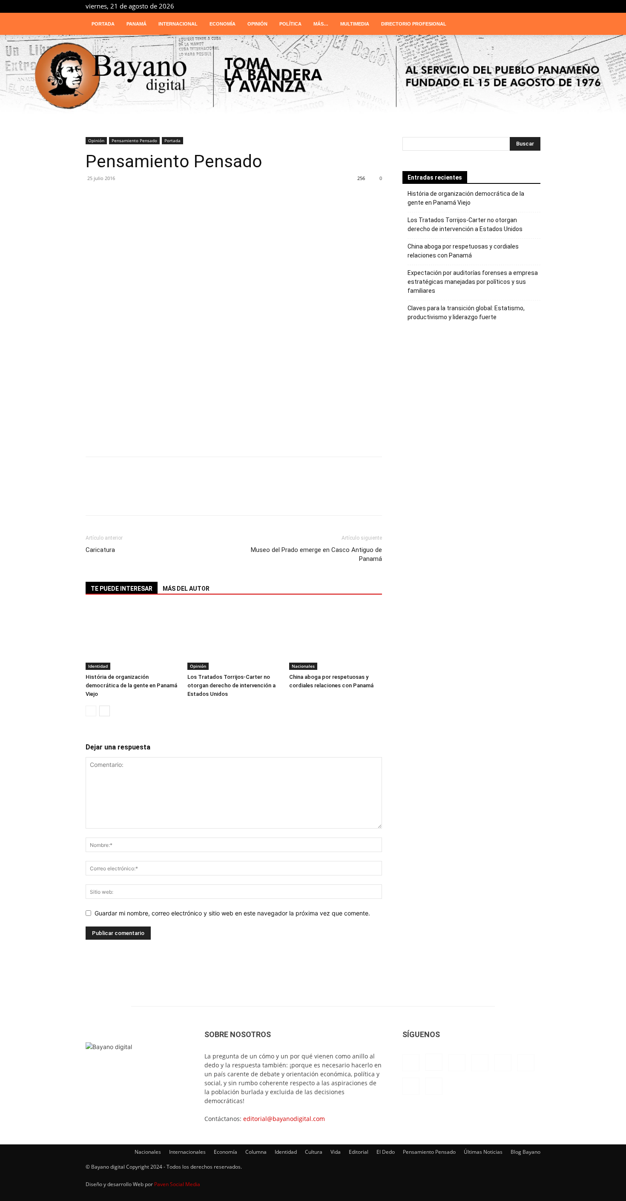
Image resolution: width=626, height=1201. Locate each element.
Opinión (257, 23)
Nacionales (303, 666)
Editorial (358, 1151)
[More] (303, 201)
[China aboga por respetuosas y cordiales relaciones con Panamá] (335, 638)
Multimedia (354, 23)
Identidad (98, 666)
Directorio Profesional (413, 23)
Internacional (178, 23)
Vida (335, 1151)
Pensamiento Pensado (134, 140)
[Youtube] (534, 6)
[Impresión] (251, 201)
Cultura (313, 1151)
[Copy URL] (277, 201)
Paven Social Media (177, 1184)
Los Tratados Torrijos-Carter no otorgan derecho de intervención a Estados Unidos (231, 685)
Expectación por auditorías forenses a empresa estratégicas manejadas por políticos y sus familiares (473, 281)
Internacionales (187, 1151)
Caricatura (100, 550)
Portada (103, 23)
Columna (256, 1151)
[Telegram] (506, 6)
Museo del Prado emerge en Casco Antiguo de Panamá (316, 554)
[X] (520, 6)
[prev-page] (91, 711)
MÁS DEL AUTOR (186, 588)
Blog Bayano (525, 1151)
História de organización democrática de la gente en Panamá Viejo (131, 685)
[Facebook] (435, 6)
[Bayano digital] (313, 76)
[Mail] (477, 6)
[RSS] (491, 6)
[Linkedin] (463, 6)
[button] (530, 24)
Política (290, 23)
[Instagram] (449, 6)
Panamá (136, 23)
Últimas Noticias (483, 1151)
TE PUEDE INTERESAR (121, 588)
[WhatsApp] (98, 201)
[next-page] (104, 711)
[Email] (226, 201)
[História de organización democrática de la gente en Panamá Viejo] (132, 638)
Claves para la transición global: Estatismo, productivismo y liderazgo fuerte (466, 312)
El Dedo (385, 1151)
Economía (222, 23)
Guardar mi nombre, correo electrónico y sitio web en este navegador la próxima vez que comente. (232, 913)
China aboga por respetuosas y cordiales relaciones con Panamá (463, 251)
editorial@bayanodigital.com (284, 1119)
